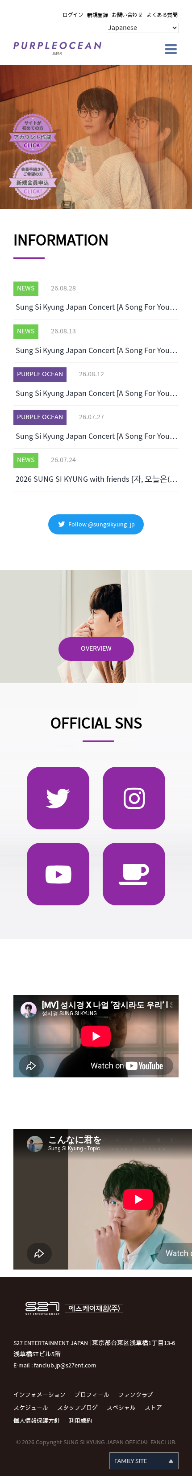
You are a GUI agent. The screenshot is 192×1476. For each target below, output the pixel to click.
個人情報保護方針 (36, 1421)
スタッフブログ (77, 1408)
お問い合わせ (127, 15)
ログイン (73, 15)
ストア (153, 1408)
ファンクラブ (135, 1395)
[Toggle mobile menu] (172, 49)
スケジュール (30, 1408)
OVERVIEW (96, 648)
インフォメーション (39, 1395)
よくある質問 (161, 15)
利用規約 (80, 1421)
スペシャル (121, 1408)
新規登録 (97, 15)
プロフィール (92, 1395)
